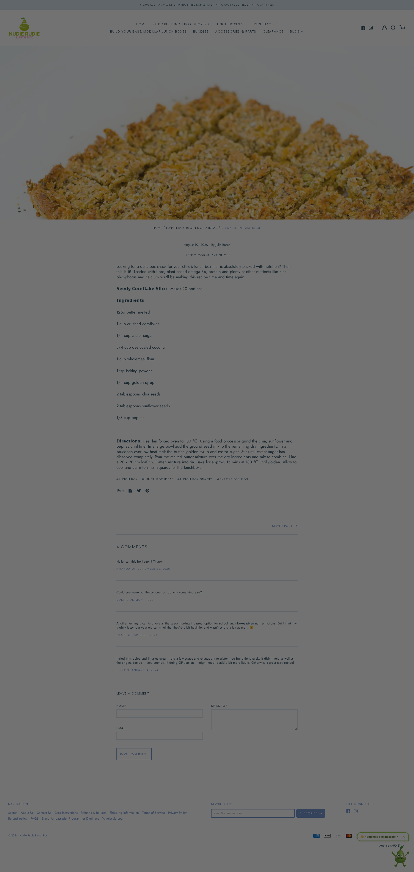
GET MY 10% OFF (245, 463)
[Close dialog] (277, 379)
